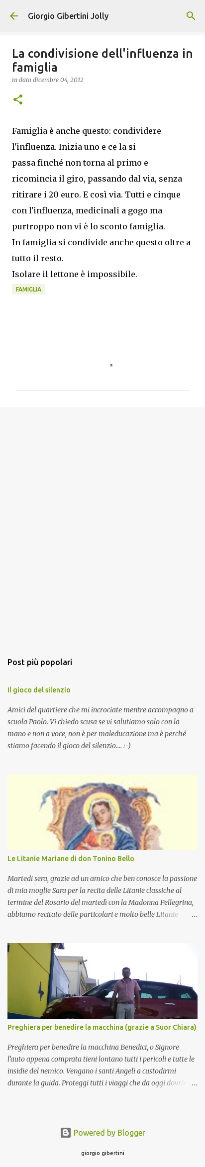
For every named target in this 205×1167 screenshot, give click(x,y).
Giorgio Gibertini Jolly (68, 15)
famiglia (28, 289)
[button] (18, 100)
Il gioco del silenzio (39, 690)
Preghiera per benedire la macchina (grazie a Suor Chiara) (102, 1027)
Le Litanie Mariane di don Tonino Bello (70, 859)
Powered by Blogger (108, 1132)
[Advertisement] (102, 524)
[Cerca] (191, 16)
